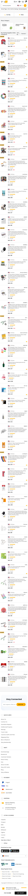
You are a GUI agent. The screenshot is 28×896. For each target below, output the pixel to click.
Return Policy (4, 759)
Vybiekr (25, 509)
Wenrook (25, 260)
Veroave (25, 524)
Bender (3, 827)
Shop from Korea (6, 876)
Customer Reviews (6, 757)
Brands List (4, 754)
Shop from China (17, 876)
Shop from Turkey (6, 878)
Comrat (3, 835)
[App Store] (5, 851)
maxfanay (24, 174)
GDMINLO (25, 244)
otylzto (25, 121)
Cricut (25, 552)
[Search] (25, 5)
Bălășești (3, 830)
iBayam (25, 592)
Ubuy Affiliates (5, 772)
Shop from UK (15, 872)
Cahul (2, 837)
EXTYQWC (25, 620)
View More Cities (5, 840)
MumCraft (24, 106)
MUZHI (25, 537)
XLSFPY (25, 91)
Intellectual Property (6, 727)
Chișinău (3, 819)
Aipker (25, 411)
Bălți (2, 825)
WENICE (25, 426)
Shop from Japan (6, 874)
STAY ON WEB (7, 893)
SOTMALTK (24, 454)
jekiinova (25, 605)
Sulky (26, 564)
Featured (23, 33)
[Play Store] (14, 851)
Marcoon (25, 146)
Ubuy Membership (6, 742)
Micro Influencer (5, 740)
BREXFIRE (25, 345)
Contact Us (4, 722)
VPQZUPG (25, 577)
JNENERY (25, 217)
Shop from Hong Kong (18, 874)
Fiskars (25, 398)
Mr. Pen (25, 385)
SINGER (25, 360)
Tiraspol (3, 822)
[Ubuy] (6, 1)
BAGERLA (25, 202)
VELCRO (25, 38)
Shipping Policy (5, 737)
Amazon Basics (23, 272)
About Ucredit (5, 764)
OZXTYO (25, 134)
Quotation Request (6, 724)
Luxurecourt (24, 159)
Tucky (25, 373)
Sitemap (3, 729)
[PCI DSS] (4, 864)
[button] (16, 2)
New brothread (23, 332)
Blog (2, 770)
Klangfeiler (24, 50)
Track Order (4, 732)
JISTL (26, 317)
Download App (5, 752)
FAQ (2, 762)
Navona (25, 63)
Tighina (3, 832)
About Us (3, 719)
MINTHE (25, 287)
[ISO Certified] (16, 864)
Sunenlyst (25, 229)
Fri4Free (25, 634)
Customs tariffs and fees (8, 734)
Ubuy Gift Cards (5, 767)
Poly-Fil (25, 78)
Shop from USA (5, 872)
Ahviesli (25, 674)
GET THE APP (20, 893)
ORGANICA (24, 646)
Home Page (4, 9)
